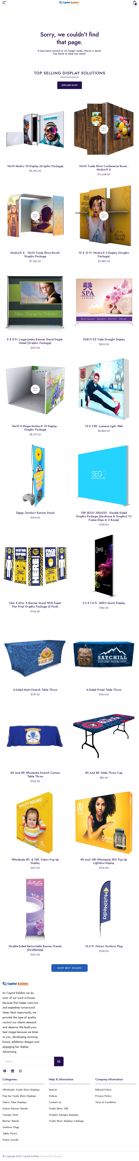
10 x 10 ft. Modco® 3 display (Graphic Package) (103, 254)
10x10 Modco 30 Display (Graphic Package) (35, 166)
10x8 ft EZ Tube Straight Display (104, 339)
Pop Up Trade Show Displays (19, 1096)
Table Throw (10, 1133)
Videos (53, 1096)
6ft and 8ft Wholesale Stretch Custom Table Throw (35, 774)
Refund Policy (103, 1090)
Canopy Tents (10, 1115)
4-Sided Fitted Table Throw (103, 690)
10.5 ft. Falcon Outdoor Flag (104, 946)
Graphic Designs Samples (63, 1115)
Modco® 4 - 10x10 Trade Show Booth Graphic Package (35, 254)
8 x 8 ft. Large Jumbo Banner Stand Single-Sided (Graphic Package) (35, 341)
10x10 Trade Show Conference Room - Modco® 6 (104, 168)
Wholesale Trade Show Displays (21, 1090)
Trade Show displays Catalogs (66, 1121)
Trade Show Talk (58, 1108)
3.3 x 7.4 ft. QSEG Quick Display (104, 603)
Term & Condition (105, 1102)
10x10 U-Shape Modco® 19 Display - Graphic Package (35, 428)
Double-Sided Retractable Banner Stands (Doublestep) (35, 948)
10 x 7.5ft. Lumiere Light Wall (104, 426)
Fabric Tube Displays (14, 1102)
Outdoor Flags (11, 1127)
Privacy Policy (103, 1096)
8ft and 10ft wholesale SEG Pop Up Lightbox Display (104, 861)
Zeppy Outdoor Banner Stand (35, 513)
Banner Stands (11, 1121)
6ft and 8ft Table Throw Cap (104, 773)
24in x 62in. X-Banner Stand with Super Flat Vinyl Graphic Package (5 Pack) (35, 605)
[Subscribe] (59, 1061)
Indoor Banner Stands (15, 1108)
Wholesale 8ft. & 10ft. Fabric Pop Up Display (35, 861)
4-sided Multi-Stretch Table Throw (35, 690)
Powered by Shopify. (51, 1156)
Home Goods (10, 1140)
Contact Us (55, 1102)
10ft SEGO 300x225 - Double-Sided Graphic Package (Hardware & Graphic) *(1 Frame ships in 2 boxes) (104, 516)
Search (53, 1090)
